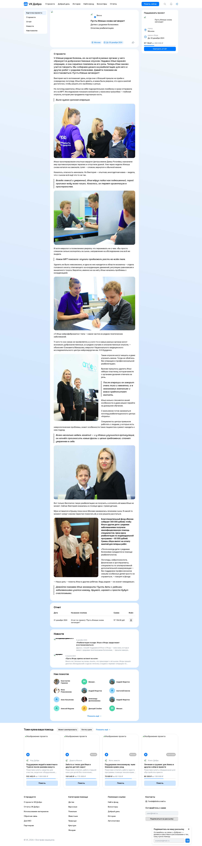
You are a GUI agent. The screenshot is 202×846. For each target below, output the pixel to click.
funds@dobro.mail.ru (157, 801)
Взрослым (72, 807)
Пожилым (72, 811)
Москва (97, 42)
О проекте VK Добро (33, 802)
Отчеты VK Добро (32, 807)
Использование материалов (36, 811)
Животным (73, 816)
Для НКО (27, 821)
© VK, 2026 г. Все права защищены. (39, 840)
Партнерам (29, 825)
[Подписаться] (187, 841)
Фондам (72, 830)
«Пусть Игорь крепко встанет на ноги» (81, 658)
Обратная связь (30, 816)
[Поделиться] (133, 42)
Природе (72, 821)
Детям (71, 802)
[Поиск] (165, 4)
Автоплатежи (114, 821)
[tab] (68, 730)
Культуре (72, 825)
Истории (112, 816)
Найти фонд (113, 802)
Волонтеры (113, 807)
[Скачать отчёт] (131, 620)
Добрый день (114, 811)
